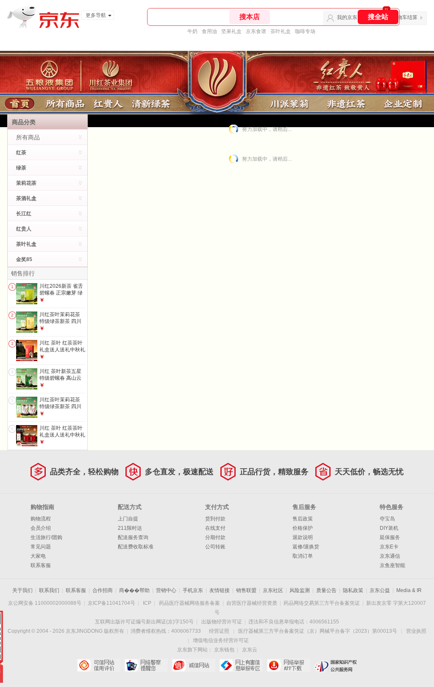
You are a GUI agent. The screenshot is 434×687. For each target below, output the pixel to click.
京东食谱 (256, 31)
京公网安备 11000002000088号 (44, 603)
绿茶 (21, 168)
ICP (147, 603)
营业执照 (416, 631)
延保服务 (390, 537)
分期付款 (215, 537)
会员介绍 (41, 528)
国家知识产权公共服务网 (336, 665)
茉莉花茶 (26, 183)
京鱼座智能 (392, 565)
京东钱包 (224, 650)
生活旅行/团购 (46, 537)
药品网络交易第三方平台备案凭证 (322, 603)
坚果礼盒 (231, 31)
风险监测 (299, 590)
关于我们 (22, 590)
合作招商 (102, 590)
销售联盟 (246, 590)
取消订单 (302, 556)
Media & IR (409, 590)
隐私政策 (353, 590)
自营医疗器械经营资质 (251, 603)
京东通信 (390, 556)
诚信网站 (193, 665)
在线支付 (215, 528)
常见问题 (41, 547)
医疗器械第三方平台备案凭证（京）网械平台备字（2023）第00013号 (317, 631)
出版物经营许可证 (221, 622)
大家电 (38, 556)
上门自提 (128, 519)
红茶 (21, 153)
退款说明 (302, 537)
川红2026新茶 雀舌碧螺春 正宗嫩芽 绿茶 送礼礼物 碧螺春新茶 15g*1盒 (61, 296)
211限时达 (130, 528)
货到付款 (215, 519)
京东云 (249, 650)
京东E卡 (389, 547)
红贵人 (23, 229)
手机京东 (193, 590)
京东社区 (273, 590)
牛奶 (192, 31)
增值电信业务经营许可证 (221, 640)
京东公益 (380, 590)
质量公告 (326, 590)
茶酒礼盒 (26, 198)
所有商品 (28, 137)
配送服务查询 (133, 537)
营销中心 (166, 590)
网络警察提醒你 (146, 665)
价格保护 (302, 528)
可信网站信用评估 (98, 665)
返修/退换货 (305, 547)
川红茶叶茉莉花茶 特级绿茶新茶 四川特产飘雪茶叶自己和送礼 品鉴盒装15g (62, 324)
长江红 (23, 214)
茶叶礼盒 (280, 31)
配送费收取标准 (135, 547)
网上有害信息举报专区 (241, 665)
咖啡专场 (305, 31)
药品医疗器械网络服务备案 (189, 603)
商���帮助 (134, 590)
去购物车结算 (402, 17)
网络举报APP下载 (288, 665)
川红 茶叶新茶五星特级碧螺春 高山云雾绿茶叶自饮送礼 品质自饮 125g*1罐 (61, 381)
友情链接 (219, 590)
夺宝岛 (387, 519)
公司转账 (215, 547)
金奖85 (24, 259)
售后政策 (302, 519)
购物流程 (41, 519)
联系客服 (41, 565)
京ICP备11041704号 (111, 603)
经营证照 (219, 631)
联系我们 (49, 590)
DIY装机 (389, 528)
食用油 (209, 31)
